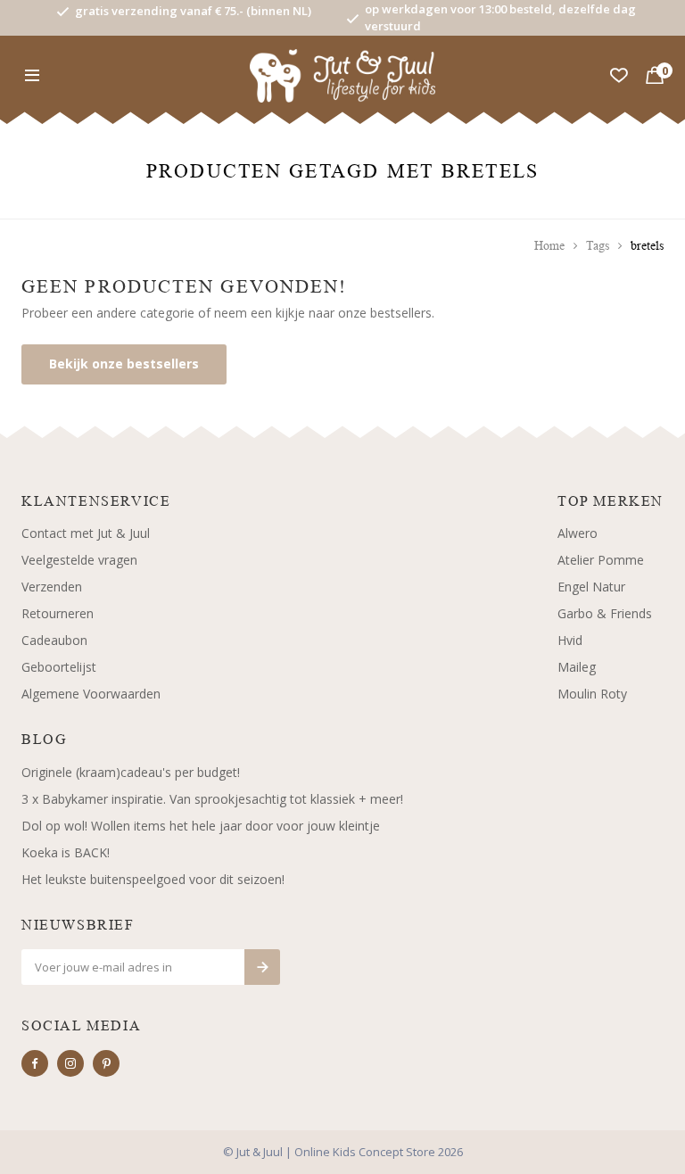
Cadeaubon (54, 640)
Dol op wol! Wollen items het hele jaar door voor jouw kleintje (200, 825)
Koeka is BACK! (65, 852)
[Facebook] (34, 1063)
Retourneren (57, 613)
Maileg (576, 666)
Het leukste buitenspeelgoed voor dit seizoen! (153, 879)
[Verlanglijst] (619, 76)
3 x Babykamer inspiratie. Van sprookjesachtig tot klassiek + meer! (212, 798)
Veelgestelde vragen (79, 559)
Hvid (569, 640)
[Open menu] (32, 76)
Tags (597, 245)
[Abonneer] (262, 967)
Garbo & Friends (604, 613)
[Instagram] (70, 1063)
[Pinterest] (106, 1063)
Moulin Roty (592, 693)
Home (549, 245)
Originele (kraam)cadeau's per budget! (130, 772)
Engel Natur (591, 586)
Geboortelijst (58, 666)
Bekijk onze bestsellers (124, 363)
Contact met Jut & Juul (85, 533)
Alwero (577, 533)
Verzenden (51, 586)
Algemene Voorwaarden (91, 693)
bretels (647, 245)
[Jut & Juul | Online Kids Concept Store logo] (343, 74)
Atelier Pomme (600, 559)
